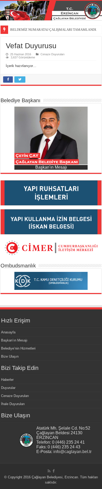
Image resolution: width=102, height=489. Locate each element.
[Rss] (49, 471)
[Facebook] (53, 471)
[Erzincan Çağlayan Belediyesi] (51, 10)
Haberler (7, 380)
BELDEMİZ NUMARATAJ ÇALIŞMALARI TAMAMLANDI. (53, 30)
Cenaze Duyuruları (53, 54)
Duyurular (8, 388)
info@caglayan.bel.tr (72, 451)
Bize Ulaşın (10, 356)
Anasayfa (8, 332)
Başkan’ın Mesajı (14, 340)
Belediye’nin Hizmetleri (18, 348)
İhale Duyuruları (13, 404)
